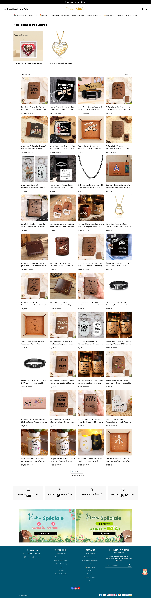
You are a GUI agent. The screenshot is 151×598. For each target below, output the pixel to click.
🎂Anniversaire (109, 15)
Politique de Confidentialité (90, 560)
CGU (90, 564)
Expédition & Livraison (61, 560)
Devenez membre (131, 15)
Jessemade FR (25, 595)
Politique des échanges (61, 564)
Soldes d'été (33, 15)
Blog (90, 581)
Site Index (90, 574)
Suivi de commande (61, 557)
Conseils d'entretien (61, 574)
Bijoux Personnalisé (78, 15)
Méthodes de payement (90, 557)
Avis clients (61, 570)
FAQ (61, 567)
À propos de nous (90, 553)
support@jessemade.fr (34, 557)
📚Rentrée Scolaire (20, 15)
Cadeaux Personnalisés (94, 15)
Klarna (90, 570)
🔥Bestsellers (44, 15)
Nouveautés (55, 15)
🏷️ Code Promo (90, 567)
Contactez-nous (90, 577)
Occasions (120, 15)
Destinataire (65, 15)
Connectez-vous (61, 553)
